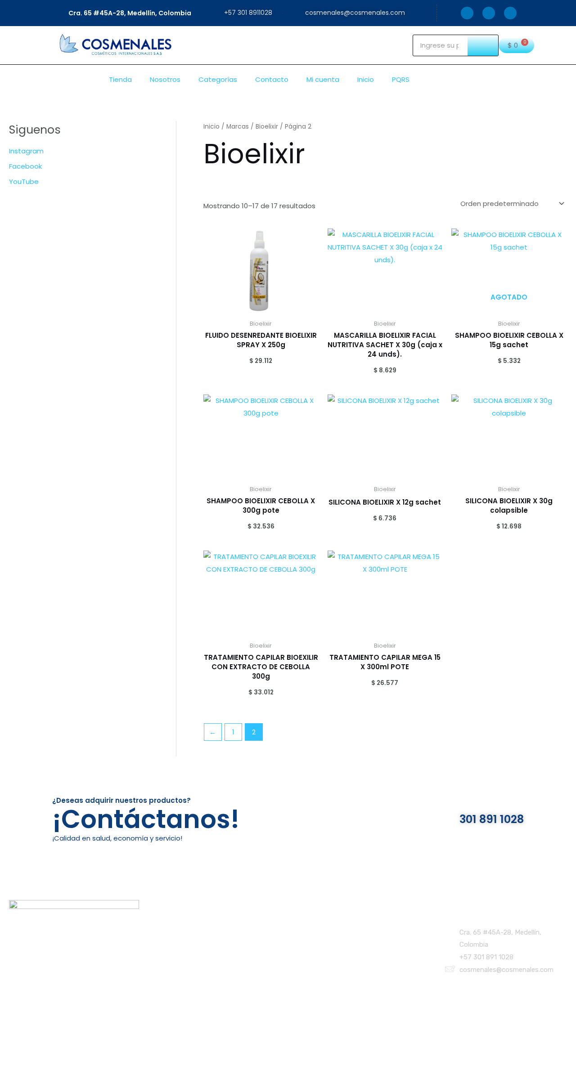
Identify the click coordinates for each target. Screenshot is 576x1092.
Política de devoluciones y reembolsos (343, 949)
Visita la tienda (182, 938)
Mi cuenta (322, 79)
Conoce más (179, 949)
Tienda (120, 79)
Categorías (217, 79)
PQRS (401, 79)
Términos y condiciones (318, 938)
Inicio (365, 79)
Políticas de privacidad (317, 927)
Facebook (25, 166)
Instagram (26, 151)
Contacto (271, 79)
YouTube (24, 181)
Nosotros (165, 79)
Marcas (237, 126)
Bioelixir (267, 126)
